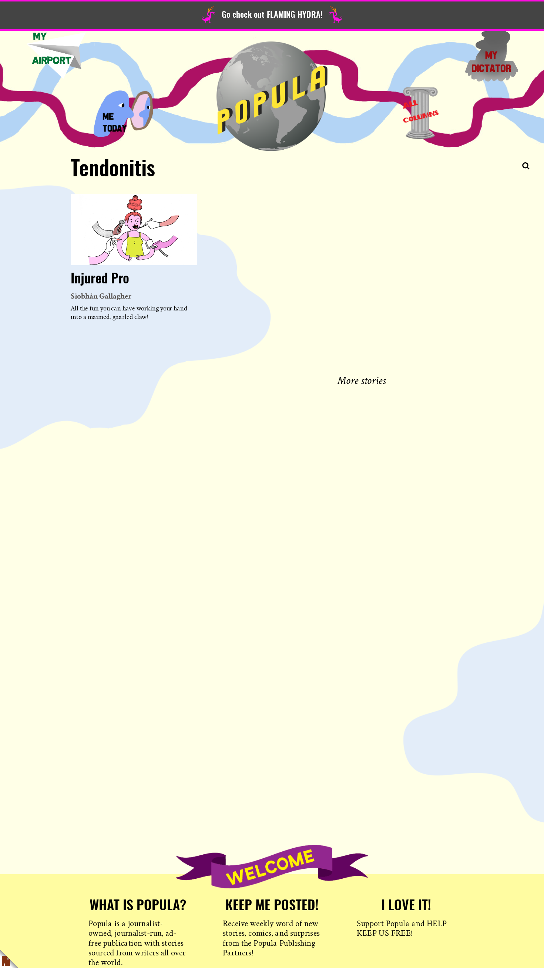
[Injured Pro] (134, 229)
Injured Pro (100, 279)
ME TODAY (123, 113)
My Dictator (491, 56)
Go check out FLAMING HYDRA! (272, 15)
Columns (420, 113)
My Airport (56, 56)
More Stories (363, 379)
